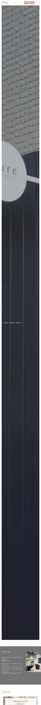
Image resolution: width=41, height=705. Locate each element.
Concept (16, 678)
